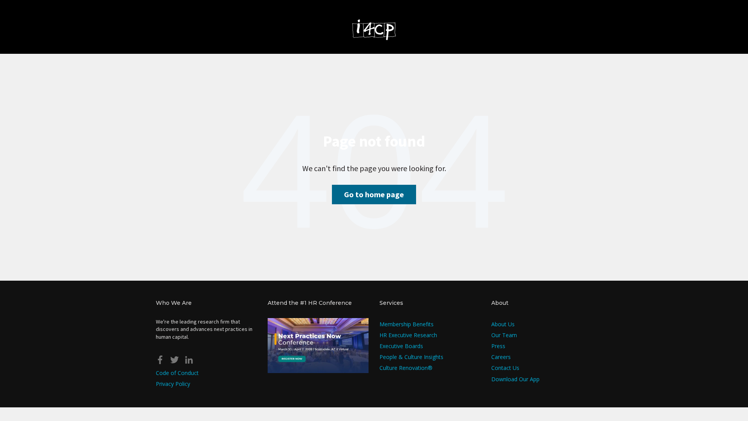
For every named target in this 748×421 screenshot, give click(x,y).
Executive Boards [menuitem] (401, 346)
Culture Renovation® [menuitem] (405, 367)
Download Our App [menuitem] (515, 379)
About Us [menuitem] (503, 324)
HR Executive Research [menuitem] (408, 335)
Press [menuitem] (498, 346)
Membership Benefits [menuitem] (406, 324)
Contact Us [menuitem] (505, 367)
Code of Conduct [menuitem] (177, 373)
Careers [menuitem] (501, 357)
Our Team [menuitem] (504, 335)
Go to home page (374, 194)
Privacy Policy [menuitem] (173, 383)
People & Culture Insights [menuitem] (411, 357)
